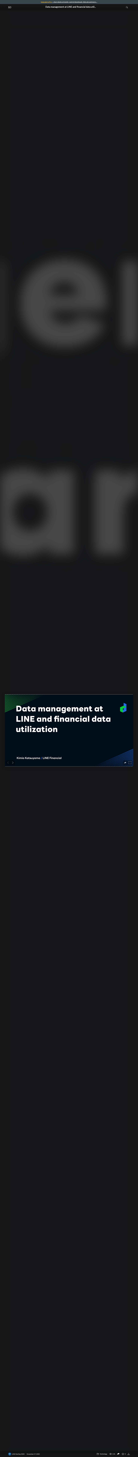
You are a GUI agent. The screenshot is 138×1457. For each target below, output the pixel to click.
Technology (103, 1454)
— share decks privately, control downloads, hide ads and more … (69, 2)
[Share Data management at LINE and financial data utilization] (118, 1454)
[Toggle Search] (127, 7)
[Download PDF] (128, 1454)
